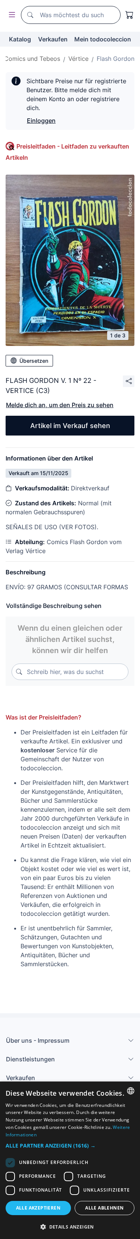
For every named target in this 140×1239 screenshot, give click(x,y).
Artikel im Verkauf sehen (70, 426)
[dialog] (70, 1160)
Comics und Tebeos (32, 58)
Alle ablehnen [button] (104, 1208)
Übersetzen (33, 361)
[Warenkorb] (129, 15)
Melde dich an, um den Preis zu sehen (59, 405)
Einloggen (41, 120)
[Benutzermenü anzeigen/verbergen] (10, 15)
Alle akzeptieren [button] (38, 1208)
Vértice (78, 58)
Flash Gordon (115, 58)
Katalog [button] (20, 39)
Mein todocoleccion (102, 39)
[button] (70, 1145)
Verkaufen (53, 39)
